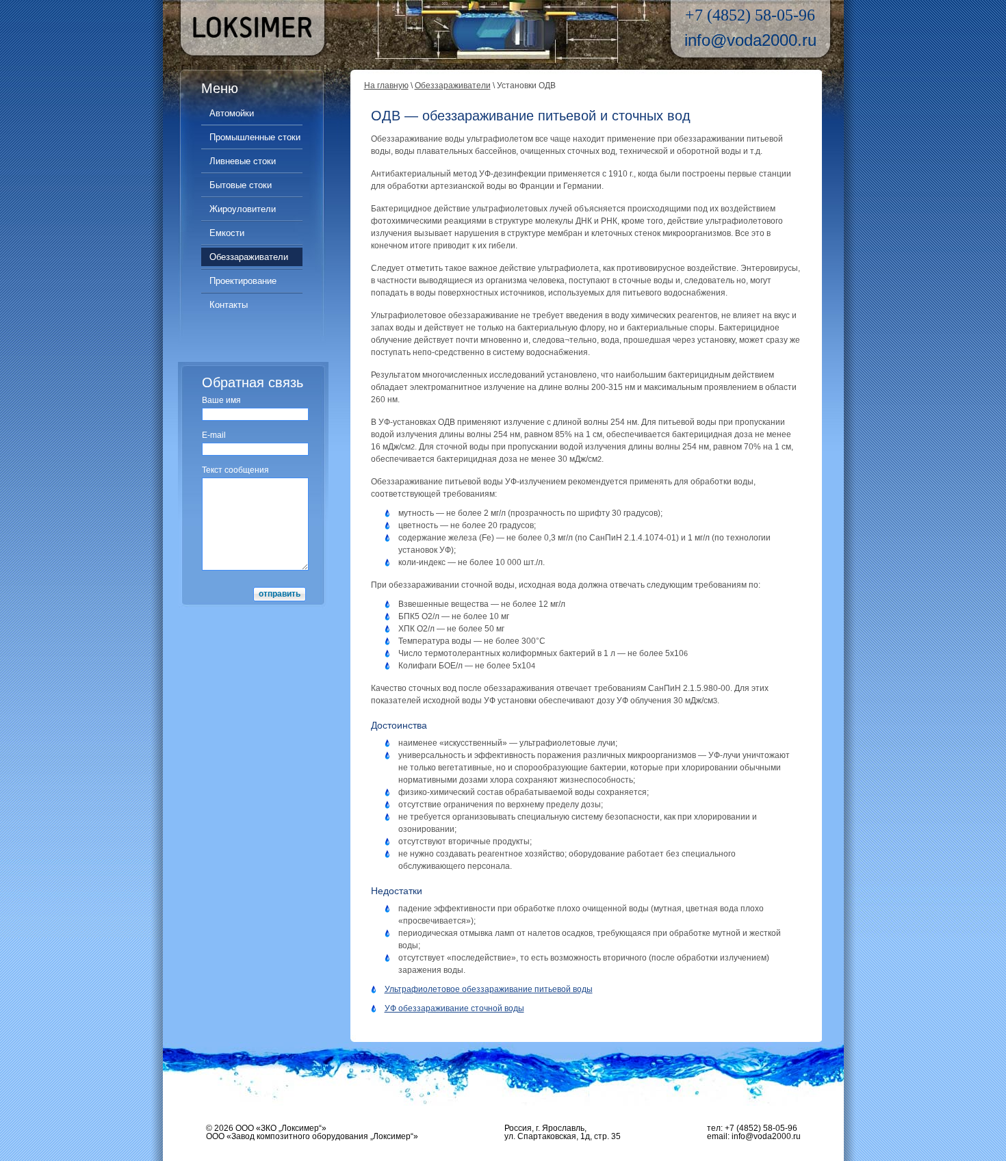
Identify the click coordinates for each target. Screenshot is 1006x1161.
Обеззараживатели (248, 257)
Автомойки (231, 113)
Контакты (228, 305)
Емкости (226, 233)
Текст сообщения (235, 470)
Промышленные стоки (254, 137)
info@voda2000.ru (750, 40)
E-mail (214, 435)
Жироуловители (242, 209)
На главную (386, 85)
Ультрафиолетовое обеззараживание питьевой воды (489, 989)
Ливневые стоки (242, 161)
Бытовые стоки (240, 185)
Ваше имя (221, 400)
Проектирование (242, 281)
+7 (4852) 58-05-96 (750, 15)
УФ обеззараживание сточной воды (454, 1008)
